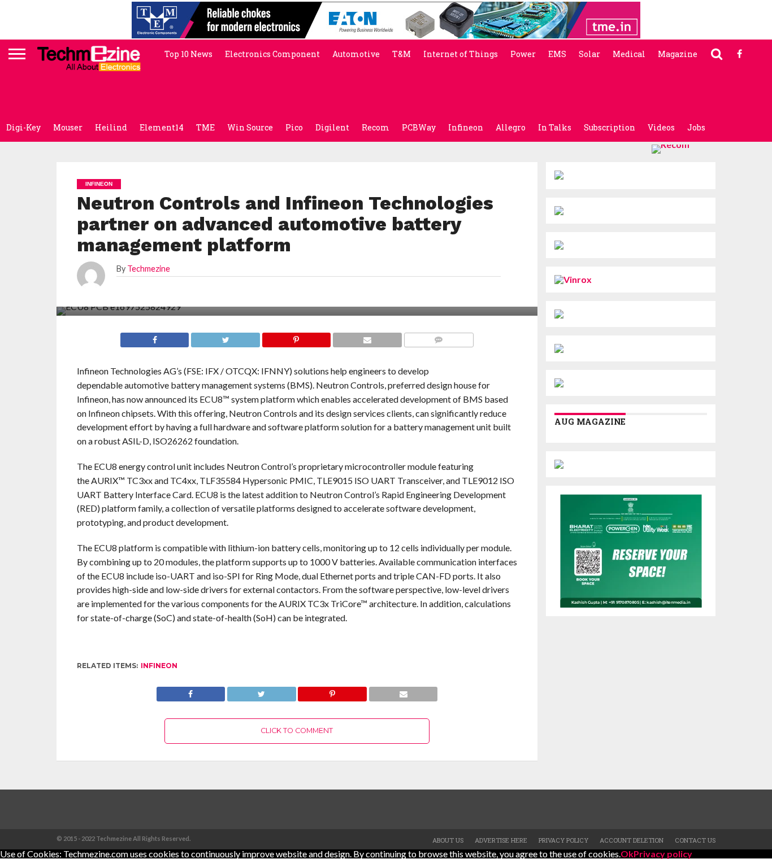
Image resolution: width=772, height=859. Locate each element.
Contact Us (695, 840)
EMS (557, 54)
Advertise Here (501, 840)
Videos (661, 127)
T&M (401, 54)
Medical (629, 54)
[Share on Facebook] (191, 691)
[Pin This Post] (332, 691)
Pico (294, 127)
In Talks (554, 127)
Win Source (250, 127)
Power (523, 54)
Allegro (511, 127)
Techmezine (148, 268)
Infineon (465, 127)
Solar (589, 54)
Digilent (332, 127)
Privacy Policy (563, 840)
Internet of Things (460, 54)
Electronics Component (272, 54)
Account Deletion (631, 840)
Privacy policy (663, 853)
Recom (375, 127)
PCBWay (419, 127)
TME (205, 127)
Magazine (677, 54)
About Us (447, 840)
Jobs (696, 127)
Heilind (111, 127)
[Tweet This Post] (261, 691)
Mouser (68, 127)
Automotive (356, 54)
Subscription (609, 127)
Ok (627, 853)
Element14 (162, 127)
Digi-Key (23, 127)
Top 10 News (188, 54)
